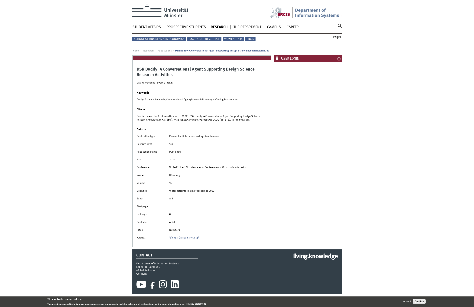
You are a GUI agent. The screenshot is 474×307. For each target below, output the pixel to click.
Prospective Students (186, 27)
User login (289, 58)
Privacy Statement (196, 304)
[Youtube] (141, 285)
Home (136, 50)
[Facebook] (152, 285)
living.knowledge (315, 256)
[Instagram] (163, 285)
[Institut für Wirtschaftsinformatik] (318, 10)
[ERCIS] (283, 10)
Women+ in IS (233, 39)
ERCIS (250, 39)
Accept (407, 301)
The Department (247, 27)
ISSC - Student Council (204, 39)
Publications (165, 50)
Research (219, 27)
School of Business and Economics (159, 39)
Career (293, 27)
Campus (274, 27)
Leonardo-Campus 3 (148, 267)
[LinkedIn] (175, 285)
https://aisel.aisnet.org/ (185, 237)
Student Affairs (146, 27)
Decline (419, 301)
